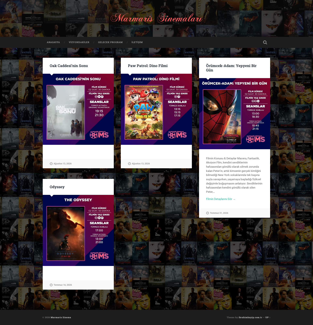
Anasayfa (53, 42)
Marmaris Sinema (61, 317)
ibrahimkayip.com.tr (250, 317)
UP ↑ (268, 317)
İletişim (137, 42)
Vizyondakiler (79, 42)
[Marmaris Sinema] (156, 18)
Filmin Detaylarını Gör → (221, 199)
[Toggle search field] (265, 42)
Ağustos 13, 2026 (63, 163)
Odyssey (57, 186)
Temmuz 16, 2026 (63, 285)
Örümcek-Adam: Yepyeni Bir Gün (231, 67)
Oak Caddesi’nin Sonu (69, 65)
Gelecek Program (110, 42)
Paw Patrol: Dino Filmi (148, 65)
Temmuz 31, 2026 (219, 213)
